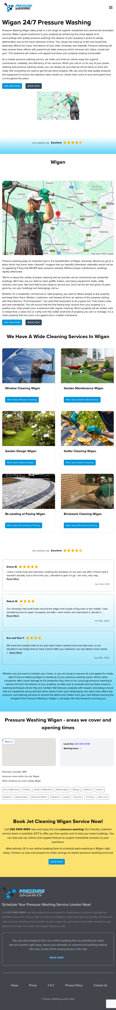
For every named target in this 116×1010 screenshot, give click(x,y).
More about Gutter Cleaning (80, 462)
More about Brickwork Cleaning (81, 525)
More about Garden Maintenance (82, 399)
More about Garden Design (20, 462)
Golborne (88, 789)
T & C (51, 985)
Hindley (26, 789)
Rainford (55, 797)
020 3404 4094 (12, 86)
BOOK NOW (34, 86)
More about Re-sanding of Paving (23, 525)
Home (14, 985)
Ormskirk (90, 797)
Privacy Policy (74, 985)
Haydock (7, 797)
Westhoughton (62, 789)
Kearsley (78, 797)
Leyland (66, 797)
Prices (33, 985)
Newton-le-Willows (39, 797)
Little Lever (103, 797)
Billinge (76, 789)
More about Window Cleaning (22, 399)
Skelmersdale (21, 797)
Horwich (99, 789)
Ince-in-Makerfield (11, 789)
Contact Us (100, 985)
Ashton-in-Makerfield (43, 789)
